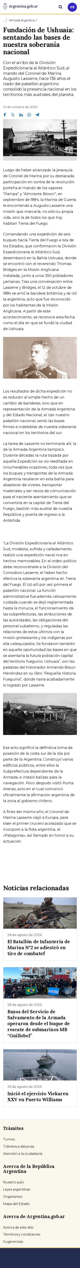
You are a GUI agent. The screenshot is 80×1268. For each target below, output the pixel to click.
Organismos (12, 1197)
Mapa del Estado (16, 1204)
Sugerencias (13, 1242)
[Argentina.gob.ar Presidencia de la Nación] (20, 6)
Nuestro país (13, 1182)
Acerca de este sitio (18, 1227)
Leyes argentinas (16, 1189)
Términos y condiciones (21, 1234)
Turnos (9, 1139)
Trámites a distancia (18, 1146)
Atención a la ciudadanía (22, 1154)
